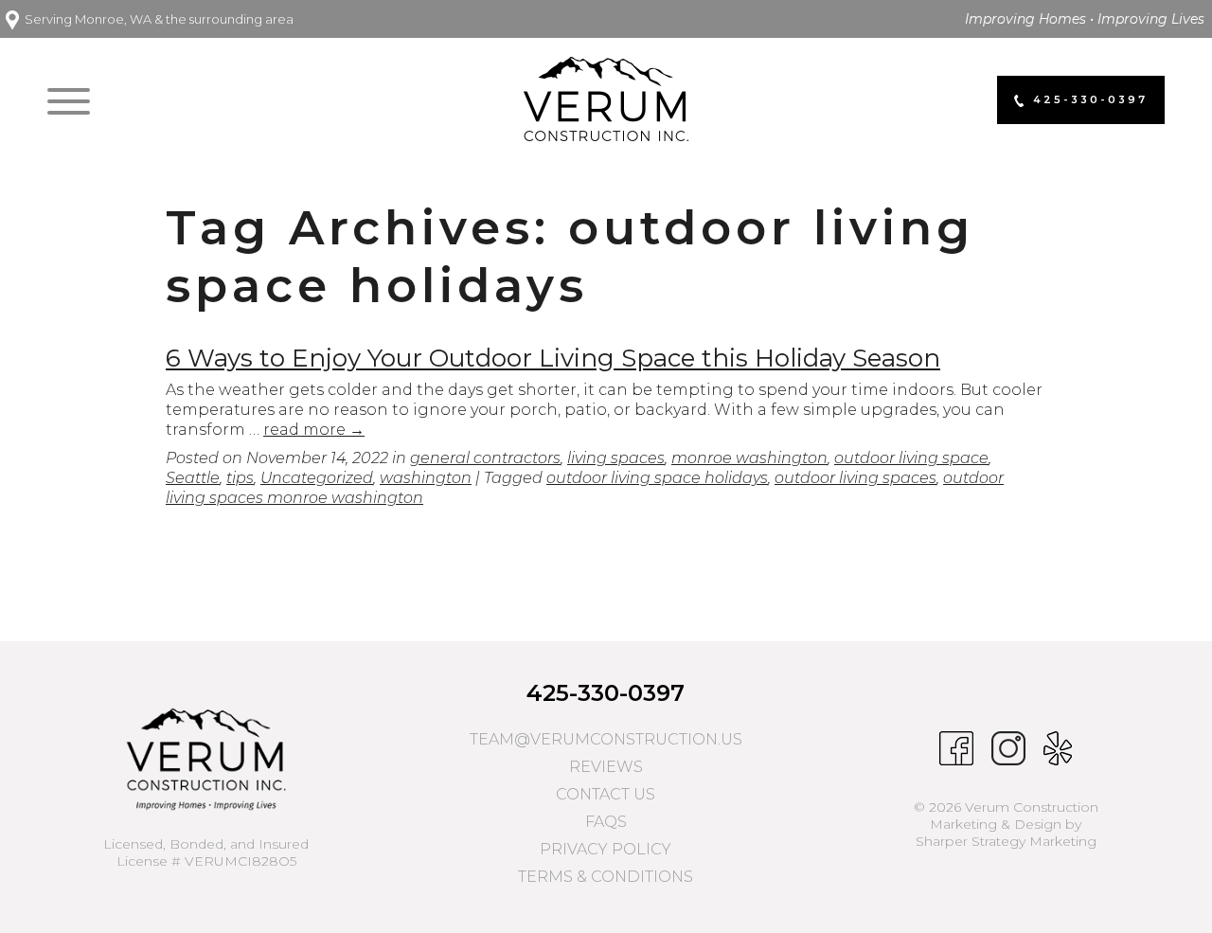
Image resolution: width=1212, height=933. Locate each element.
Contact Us (605, 794)
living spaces (616, 458)
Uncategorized (316, 478)
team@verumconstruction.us (606, 739)
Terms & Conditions (605, 877)
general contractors (485, 458)
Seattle (193, 478)
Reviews (606, 767)
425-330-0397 (605, 693)
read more (314, 430)
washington (426, 478)
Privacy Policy (605, 849)
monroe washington (749, 458)
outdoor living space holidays (657, 478)
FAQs (606, 822)
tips (240, 478)
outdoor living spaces (855, 478)
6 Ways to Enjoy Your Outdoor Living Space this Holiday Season (553, 358)
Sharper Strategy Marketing (1006, 841)
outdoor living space (911, 458)
